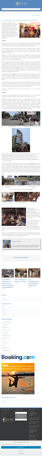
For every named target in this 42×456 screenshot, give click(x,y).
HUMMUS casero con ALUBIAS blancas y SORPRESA (33, 431)
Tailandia (4, 312)
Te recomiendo (5, 342)
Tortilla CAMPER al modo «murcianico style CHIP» (34, 418)
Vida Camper (5, 325)
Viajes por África (5, 327)
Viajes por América (6, 330)
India (7, 251)
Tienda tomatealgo (6, 350)
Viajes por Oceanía (6, 337)
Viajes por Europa (6, 335)
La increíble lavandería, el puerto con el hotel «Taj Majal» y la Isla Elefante (7, 283)
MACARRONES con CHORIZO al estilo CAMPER (33, 414)
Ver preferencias (21, 453)
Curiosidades (5, 347)
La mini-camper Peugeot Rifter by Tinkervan (34, 426)
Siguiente (37, 15)
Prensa (3, 345)
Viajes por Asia (5, 332)
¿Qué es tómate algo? (6, 322)
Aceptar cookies (21, 447)
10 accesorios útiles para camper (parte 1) (34, 422)
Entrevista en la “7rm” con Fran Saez (33, 435)
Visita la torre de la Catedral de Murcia (33, 439)
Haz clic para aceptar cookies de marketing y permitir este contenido (21, 416)
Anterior (33, 15)
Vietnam (4, 314)
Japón (3, 309)
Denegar (21, 450)
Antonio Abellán (16, 241)
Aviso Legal (4, 412)
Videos (3, 340)
